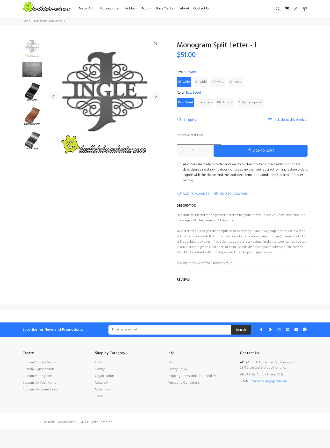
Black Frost (225, 102)
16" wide (184, 82)
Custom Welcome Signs (39, 389)
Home (26, 21)
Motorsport (103, 389)
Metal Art (101, 383)
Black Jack (205, 102)
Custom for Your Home (39, 383)
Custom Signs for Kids (38, 369)
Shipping (190, 120)
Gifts (98, 362)
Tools (99, 396)
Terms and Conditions (183, 383)
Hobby (100, 369)
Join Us (241, 330)
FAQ (170, 362)
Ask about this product (291, 120)
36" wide (235, 82)
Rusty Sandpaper (250, 102)
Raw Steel (185, 102)
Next (155, 96)
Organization (104, 376)
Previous (53, 96)
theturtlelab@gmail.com (269, 381)
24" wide (218, 82)
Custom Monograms (37, 376)
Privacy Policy (177, 369)
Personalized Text (190, 135)
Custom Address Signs (38, 362)
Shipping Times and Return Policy (191, 376)
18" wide (201, 82)
